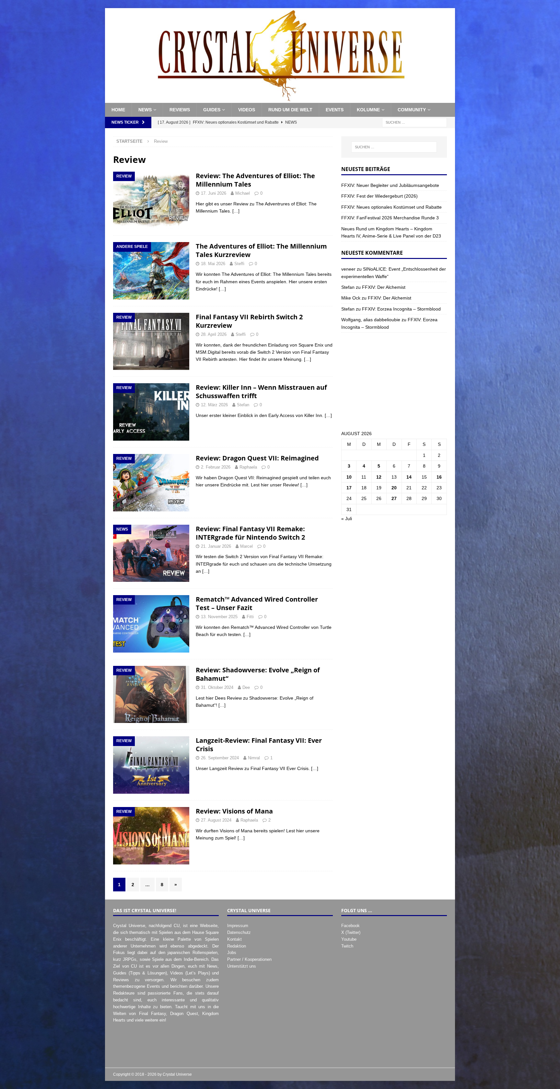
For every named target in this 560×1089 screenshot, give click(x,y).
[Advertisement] (394, 381)
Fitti (250, 616)
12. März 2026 (214, 404)
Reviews (179, 109)
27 (394, 498)
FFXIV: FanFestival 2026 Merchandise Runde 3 (390, 217)
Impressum (237, 925)
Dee (246, 687)
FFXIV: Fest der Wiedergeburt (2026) (379, 196)
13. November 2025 (219, 616)
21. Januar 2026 (216, 546)
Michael (242, 193)
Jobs (231, 952)
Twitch (347, 946)
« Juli (346, 518)
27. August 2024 (216, 820)
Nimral (254, 757)
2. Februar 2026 (215, 467)
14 (409, 477)
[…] (235, 211)
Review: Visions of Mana (234, 811)
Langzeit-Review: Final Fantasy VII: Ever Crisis (259, 744)
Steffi (239, 263)
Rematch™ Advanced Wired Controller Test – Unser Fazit (257, 603)
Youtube (348, 939)
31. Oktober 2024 (217, 687)
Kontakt (234, 939)
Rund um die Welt (290, 109)
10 (349, 477)
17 (349, 487)
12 (378, 477)
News (145, 109)
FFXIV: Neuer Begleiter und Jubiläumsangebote (390, 185)
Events (335, 109)
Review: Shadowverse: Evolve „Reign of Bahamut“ (258, 674)
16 (439, 477)
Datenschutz (239, 932)
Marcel (246, 546)
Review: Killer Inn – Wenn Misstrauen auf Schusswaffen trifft (261, 391)
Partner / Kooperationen (249, 959)
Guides (211, 109)
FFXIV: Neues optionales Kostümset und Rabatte (391, 207)
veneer (348, 269)
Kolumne (368, 109)
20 (394, 487)
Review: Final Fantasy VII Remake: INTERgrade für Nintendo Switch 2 (250, 533)
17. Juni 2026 (213, 193)
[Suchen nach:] (414, 122)
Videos (246, 109)
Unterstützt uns (241, 966)
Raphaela (248, 467)
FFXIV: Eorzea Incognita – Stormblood (401, 309)
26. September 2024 (220, 757)
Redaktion (236, 946)
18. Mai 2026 (213, 263)
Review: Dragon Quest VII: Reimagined (257, 458)
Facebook (350, 925)
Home (118, 109)
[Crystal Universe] (280, 99)
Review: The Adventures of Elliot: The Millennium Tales (255, 180)
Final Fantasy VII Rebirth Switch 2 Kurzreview (249, 321)
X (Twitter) (350, 932)
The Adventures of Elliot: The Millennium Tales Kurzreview (261, 250)
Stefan (243, 404)
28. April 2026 (214, 334)
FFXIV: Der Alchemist (383, 287)
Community (412, 109)
